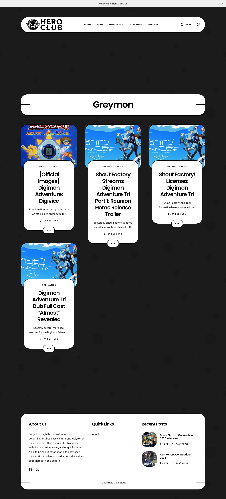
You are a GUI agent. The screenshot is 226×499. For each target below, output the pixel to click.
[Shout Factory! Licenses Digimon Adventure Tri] (177, 147)
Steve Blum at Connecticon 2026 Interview (177, 436)
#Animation (49, 285)
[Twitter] (37, 469)
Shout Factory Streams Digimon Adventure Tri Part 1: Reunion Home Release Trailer (113, 194)
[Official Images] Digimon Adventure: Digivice (49, 188)
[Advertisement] (113, 63)
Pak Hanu (52, 220)
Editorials (116, 24)
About (95, 434)
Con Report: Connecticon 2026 (175, 456)
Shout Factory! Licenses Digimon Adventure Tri (177, 184)
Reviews (153, 24)
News (100, 24)
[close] (222, 3)
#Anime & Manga (49, 166)
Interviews (136, 24)
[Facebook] (30, 469)
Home (87, 24)
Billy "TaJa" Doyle (177, 444)
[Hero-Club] (44, 24)
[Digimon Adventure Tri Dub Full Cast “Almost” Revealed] (49, 265)
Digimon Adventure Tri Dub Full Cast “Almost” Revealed (49, 306)
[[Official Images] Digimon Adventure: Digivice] (49, 147)
